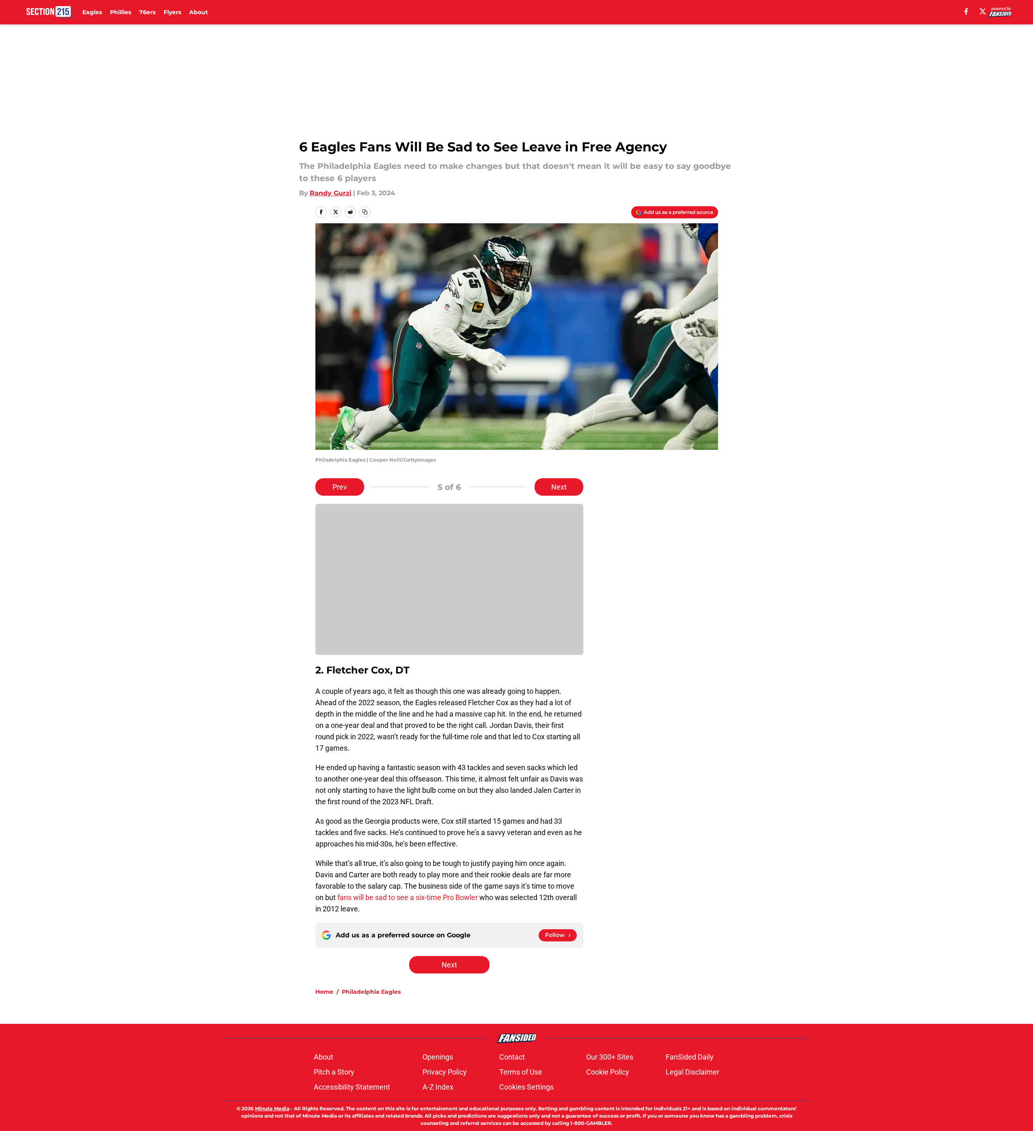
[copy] (365, 212)
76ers (147, 12)
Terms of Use (520, 1072)
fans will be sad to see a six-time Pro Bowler (407, 897)
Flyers (172, 12)
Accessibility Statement (352, 1087)
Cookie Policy (607, 1072)
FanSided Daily (690, 1057)
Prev (339, 487)
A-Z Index (438, 1087)
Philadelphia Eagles (371, 991)
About (198, 12)
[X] (982, 11)
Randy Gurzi (331, 193)
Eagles (92, 12)
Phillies (120, 12)
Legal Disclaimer (692, 1072)
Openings (438, 1057)
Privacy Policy (445, 1072)
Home (324, 991)
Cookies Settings (526, 1087)
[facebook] (966, 11)
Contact (512, 1057)
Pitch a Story (334, 1072)
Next (559, 487)
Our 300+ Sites (609, 1057)
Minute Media (272, 1108)
